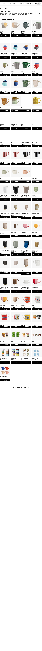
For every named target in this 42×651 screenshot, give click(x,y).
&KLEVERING (24, 363)
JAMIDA (23, 310)
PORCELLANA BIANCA (35, 274)
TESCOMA (2, 58)
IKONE (1, 36)
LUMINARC (12, 129)
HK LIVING (33, 328)
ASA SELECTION (24, 147)
